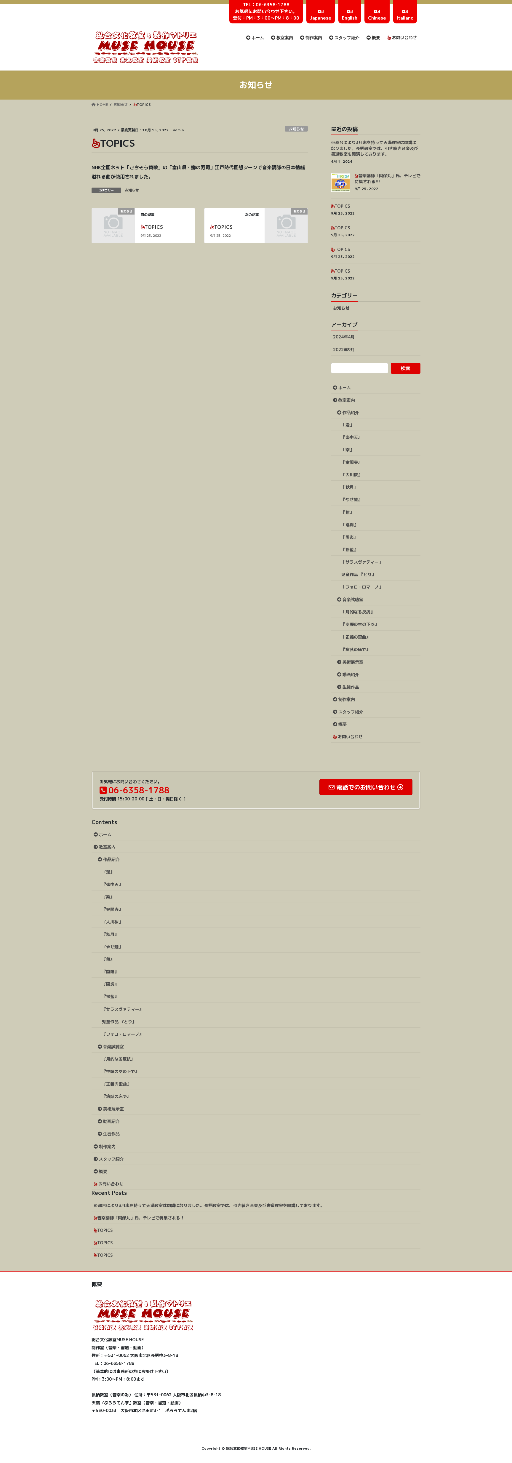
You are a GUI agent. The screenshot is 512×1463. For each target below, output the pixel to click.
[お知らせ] (113, 221)
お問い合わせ (350, 736)
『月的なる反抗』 (358, 612)
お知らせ (296, 129)
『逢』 (347, 425)
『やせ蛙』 (351, 499)
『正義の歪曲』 (355, 637)
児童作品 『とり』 (358, 574)
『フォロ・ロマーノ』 (362, 587)
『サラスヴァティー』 (362, 562)
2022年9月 (344, 349)
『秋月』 (349, 487)
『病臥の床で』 (355, 649)
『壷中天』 (351, 437)
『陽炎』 (349, 537)
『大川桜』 (351, 474)
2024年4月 (344, 337)
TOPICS (154, 227)
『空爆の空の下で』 (360, 624)
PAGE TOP (495, 1413)
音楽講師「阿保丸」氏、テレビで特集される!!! (141, 1218)
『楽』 (347, 450)
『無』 (347, 512)
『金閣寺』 (351, 462)
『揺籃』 (349, 549)
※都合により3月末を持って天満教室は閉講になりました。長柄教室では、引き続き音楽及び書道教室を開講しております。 (374, 148)
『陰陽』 (349, 524)
